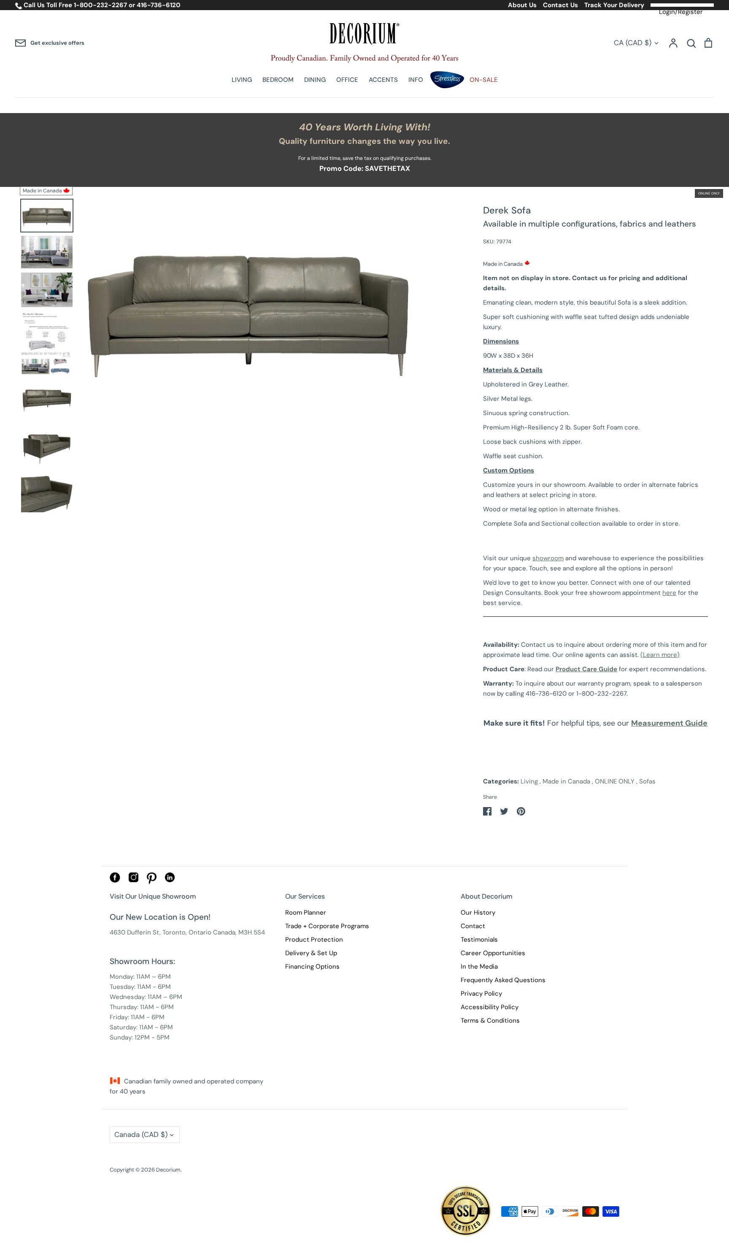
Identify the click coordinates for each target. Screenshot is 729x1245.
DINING (315, 80)
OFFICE (347, 80)
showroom (548, 558)
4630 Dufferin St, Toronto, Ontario (160, 932)
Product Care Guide (586, 669)
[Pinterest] (152, 882)
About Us (522, 5)
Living (529, 781)
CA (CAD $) (632, 42)
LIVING (242, 80)
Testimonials (479, 939)
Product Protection (314, 939)
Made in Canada (566, 781)
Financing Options (312, 966)
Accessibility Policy (489, 1007)
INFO (415, 80)
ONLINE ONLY (614, 781)
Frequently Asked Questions (503, 980)
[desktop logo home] (364, 43)
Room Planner (305, 912)
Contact (473, 926)
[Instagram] (133, 880)
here (669, 593)
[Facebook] (115, 880)
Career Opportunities (493, 953)
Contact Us (560, 5)
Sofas (647, 781)
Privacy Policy (481, 993)
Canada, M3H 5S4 (239, 932)
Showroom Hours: (142, 961)
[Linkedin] (170, 880)
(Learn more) (660, 655)
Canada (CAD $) (140, 1134)
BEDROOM (278, 80)
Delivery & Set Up (311, 953)
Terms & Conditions (490, 1020)
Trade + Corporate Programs (327, 926)
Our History (478, 912)
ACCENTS (383, 80)
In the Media (479, 966)
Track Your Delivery (614, 5)
